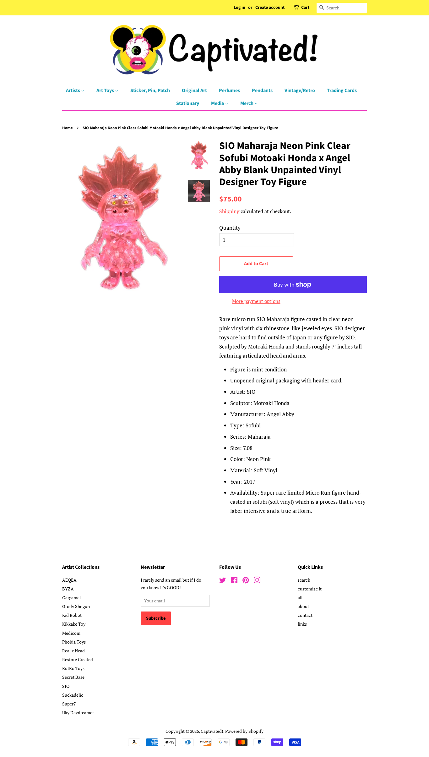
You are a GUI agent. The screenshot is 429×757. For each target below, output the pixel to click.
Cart (305, 7)
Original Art (194, 90)
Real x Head (73, 651)
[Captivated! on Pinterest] (245, 581)
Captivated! (212, 731)
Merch (247, 103)
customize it (310, 589)
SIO (65, 686)
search (304, 580)
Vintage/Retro (300, 90)
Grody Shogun (76, 606)
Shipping (229, 211)
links (302, 624)
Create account (270, 7)
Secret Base (73, 677)
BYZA (68, 589)
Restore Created (77, 659)
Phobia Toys (74, 642)
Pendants (262, 90)
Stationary (187, 103)
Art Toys (105, 90)
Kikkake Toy (73, 624)
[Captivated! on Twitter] (222, 581)
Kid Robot (72, 615)
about (303, 606)
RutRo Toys (73, 668)
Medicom (71, 633)
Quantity (230, 227)
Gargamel (71, 598)
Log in (239, 7)
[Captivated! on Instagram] (256, 581)
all (300, 598)
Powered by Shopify (244, 731)
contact (305, 615)
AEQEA (69, 580)
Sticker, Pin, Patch (150, 90)
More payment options (256, 301)
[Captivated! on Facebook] (234, 581)
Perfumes (229, 90)
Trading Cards (342, 90)
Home (67, 128)
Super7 (69, 704)
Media (218, 103)
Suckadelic (72, 695)
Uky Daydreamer (78, 713)
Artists (73, 90)
